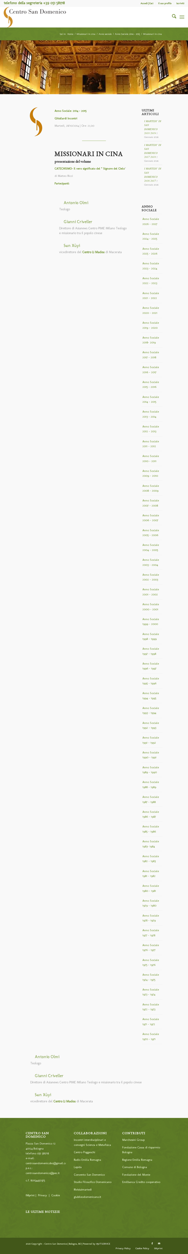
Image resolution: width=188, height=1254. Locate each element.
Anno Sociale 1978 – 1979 (150, 918)
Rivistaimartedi (83, 1189)
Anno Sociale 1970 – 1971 (150, 1036)
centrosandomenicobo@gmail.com (47, 1163)
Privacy (42, 1195)
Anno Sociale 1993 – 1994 (150, 710)
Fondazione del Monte (136, 1174)
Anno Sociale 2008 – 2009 (150, 488)
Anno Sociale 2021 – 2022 (150, 295)
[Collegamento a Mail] (159, 1243)
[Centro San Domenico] (35, 17)
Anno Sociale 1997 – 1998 (150, 651)
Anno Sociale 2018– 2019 (150, 340)
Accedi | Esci (147, 3)
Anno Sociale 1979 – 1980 (150, 903)
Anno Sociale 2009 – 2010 (150, 473)
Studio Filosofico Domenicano (92, 1182)
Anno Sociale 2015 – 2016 (150, 384)
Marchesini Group (133, 1140)
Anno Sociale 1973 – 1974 (150, 992)
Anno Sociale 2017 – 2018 (150, 354)
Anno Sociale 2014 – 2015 (150, 399)
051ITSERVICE (103, 1243)
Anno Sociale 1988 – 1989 (150, 784)
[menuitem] (147, 3)
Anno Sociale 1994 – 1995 (150, 695)
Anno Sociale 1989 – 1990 (150, 770)
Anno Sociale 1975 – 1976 (150, 962)
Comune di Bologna (134, 1167)
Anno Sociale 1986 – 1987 (150, 814)
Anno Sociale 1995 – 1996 (150, 681)
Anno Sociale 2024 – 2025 (150, 236)
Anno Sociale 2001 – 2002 (150, 592)
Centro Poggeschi (84, 1152)
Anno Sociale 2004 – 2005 (150, 547)
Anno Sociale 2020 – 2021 (150, 310)
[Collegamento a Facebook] (152, 1243)
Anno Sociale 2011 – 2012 (150, 444)
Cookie (55, 1195)
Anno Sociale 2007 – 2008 (150, 503)
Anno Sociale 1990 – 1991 (150, 755)
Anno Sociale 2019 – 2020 (150, 325)
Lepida (78, 1167)
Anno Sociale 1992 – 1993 (150, 725)
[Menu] (182, 17)
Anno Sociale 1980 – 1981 (150, 888)
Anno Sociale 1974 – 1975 (150, 977)
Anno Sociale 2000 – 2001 (150, 606)
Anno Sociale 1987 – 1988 (150, 799)
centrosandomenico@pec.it (43, 1173)
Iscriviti (180, 3)
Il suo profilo (164, 3)
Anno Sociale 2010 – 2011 (150, 458)
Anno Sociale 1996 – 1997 (150, 666)
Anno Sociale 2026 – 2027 (150, 221)
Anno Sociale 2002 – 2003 (150, 577)
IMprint (30, 1195)
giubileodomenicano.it (87, 1197)
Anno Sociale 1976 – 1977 (150, 947)
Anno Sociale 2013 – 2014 (150, 414)
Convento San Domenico (89, 1174)
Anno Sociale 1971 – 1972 (150, 1021)
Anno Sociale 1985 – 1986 (150, 829)
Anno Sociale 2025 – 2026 (150, 251)
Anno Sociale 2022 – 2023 (150, 281)
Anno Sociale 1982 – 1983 (150, 858)
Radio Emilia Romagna (87, 1159)
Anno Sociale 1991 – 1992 (150, 740)
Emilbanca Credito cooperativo (141, 1182)
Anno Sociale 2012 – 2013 (150, 429)
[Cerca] (171, 17)
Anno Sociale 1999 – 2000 (150, 621)
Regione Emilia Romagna (137, 1159)
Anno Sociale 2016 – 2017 (150, 369)
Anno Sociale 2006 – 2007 (150, 518)
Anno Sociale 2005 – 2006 (150, 532)
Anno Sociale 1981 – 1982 (150, 873)
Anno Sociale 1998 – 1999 (150, 636)
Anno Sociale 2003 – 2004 (150, 562)
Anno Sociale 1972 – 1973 (150, 1007)
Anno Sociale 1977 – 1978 (150, 932)
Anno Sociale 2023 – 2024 (150, 266)
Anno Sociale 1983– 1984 (150, 844)
